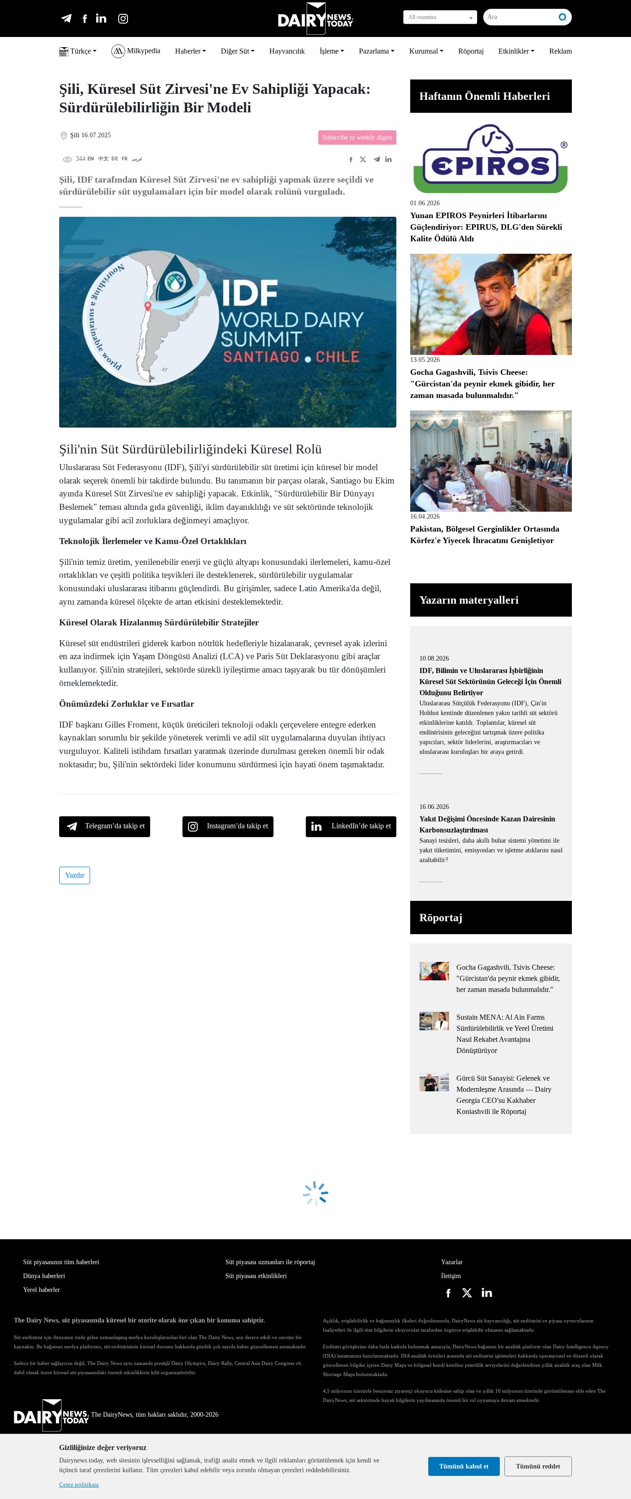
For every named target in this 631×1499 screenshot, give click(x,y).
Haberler (187, 51)
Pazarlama (374, 51)
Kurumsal (423, 51)
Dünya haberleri (44, 1276)
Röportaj (471, 51)
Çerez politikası (79, 1484)
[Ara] (563, 17)
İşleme (329, 51)
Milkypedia (142, 51)
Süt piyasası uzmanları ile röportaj (270, 1262)
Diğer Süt (235, 51)
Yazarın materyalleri (469, 600)
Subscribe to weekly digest (357, 137)
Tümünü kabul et (464, 1466)
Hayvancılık (287, 51)
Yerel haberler (41, 1289)
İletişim (451, 1276)
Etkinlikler (513, 51)
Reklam (560, 51)
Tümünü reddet (538, 1466)
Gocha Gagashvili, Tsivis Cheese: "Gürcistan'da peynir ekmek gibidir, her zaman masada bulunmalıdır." (482, 383)
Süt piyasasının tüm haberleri (61, 1262)
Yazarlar (452, 1262)
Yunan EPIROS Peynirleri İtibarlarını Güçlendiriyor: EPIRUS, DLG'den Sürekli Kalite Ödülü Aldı (486, 227)
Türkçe (79, 51)
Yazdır (74, 875)
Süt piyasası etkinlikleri (256, 1276)
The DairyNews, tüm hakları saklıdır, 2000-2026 (154, 1414)
